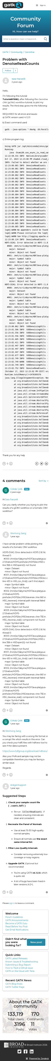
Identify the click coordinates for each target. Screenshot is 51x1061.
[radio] (4, 464)
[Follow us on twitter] (19, 1051)
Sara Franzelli (18, 79)
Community (17, 52)
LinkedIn (46, 465)
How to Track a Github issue (19, 968)
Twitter (41, 465)
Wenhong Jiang (18, 533)
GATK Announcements (16, 920)
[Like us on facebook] (25, 1051)
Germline (29, 52)
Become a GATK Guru (16, 923)
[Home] (13, 5)
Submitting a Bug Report (18, 964)
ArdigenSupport (18, 785)
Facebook (37, 465)
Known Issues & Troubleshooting (21, 961)
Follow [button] (8, 70)
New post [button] (36, 942)
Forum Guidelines (14, 917)
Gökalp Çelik (16, 489)
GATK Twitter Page (14, 987)
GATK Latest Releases (16, 958)
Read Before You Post (16, 926)
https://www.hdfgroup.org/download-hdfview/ (25, 751)
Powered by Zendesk (39, 1058)
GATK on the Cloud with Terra (19, 971)
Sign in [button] (43, 5)
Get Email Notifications (16, 929)
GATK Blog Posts (13, 984)
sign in (12, 903)
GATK (5, 52)
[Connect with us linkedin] (32, 1051)
